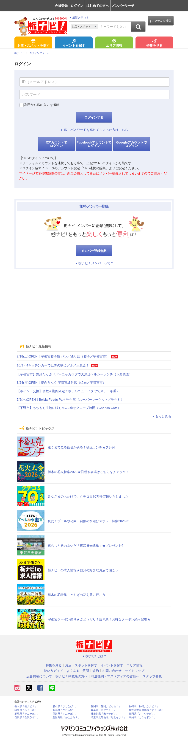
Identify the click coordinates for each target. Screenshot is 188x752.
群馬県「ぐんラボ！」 (27, 714)
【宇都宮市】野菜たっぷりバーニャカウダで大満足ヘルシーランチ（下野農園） (74, 374)
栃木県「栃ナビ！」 (25, 706)
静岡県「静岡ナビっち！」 (106, 706)
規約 (95, 671)
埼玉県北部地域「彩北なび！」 (108, 717)
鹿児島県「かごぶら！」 (66, 717)
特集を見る (155, 45)
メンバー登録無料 (94, 251)
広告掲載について (39, 676)
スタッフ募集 (152, 676)
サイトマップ (134, 671)
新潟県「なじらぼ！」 (65, 710)
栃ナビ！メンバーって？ (96, 263)
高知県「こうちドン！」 (143, 717)
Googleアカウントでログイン (131, 144)
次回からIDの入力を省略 (41, 105)
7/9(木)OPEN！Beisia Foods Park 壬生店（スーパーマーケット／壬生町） (70, 399)
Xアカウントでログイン (56, 144)
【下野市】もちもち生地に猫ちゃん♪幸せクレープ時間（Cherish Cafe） (69, 408)
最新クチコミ (80, 17)
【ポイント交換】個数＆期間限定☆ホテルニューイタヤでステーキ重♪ (67, 391)
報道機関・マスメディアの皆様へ (115, 676)
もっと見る (163, 416)
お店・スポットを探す (33, 45)
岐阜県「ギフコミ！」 (103, 710)
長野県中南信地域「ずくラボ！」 (148, 710)
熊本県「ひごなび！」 (65, 706)
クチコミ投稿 (163, 20)
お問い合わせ (112, 671)
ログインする (94, 117)
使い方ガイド (53, 671)
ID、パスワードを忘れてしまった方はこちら (96, 130)
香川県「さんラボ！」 (65, 714)
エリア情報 (114, 45)
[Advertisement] (94, 304)
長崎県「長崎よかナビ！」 (144, 706)
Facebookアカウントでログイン (94, 144)
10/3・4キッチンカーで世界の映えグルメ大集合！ (53, 365)
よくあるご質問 (77, 671)
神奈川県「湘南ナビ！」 (105, 714)
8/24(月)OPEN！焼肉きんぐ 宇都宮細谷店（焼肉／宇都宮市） (61, 382)
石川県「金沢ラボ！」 (27, 717)
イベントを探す (74, 45)
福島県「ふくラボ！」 (27, 710)
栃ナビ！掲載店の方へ (71, 676)
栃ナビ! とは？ (96, 656)
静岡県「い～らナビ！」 (143, 714)
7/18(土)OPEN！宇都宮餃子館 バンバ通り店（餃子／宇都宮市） (63, 356)
